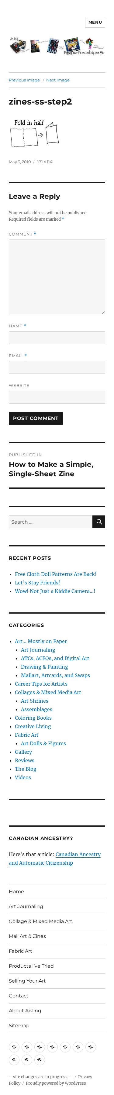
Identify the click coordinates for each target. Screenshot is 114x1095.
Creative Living (33, 726)
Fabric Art (27, 735)
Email (18, 355)
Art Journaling (38, 650)
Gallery (23, 752)
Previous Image (24, 79)
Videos (23, 777)
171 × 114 (45, 161)
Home (16, 891)
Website (19, 385)
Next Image (58, 79)
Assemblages (36, 709)
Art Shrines (34, 701)
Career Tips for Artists (41, 684)
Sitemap (19, 1025)
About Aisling (25, 1011)
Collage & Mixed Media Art (40, 921)
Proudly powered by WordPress (56, 1083)
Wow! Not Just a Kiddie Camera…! (55, 591)
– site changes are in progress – (41, 1077)
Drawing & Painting (44, 667)
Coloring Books (33, 718)
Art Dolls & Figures (43, 743)
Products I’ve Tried (31, 966)
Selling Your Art (27, 981)
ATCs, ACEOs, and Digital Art (55, 658)
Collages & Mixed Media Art (48, 692)
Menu (95, 22)
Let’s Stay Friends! (37, 583)
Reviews (24, 760)
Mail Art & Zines (27, 936)
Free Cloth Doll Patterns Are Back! (56, 574)
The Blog (25, 769)
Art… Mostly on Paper (41, 641)
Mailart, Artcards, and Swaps (55, 675)
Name (17, 326)
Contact (19, 996)
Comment (22, 234)
